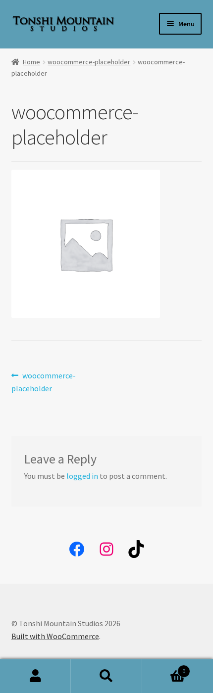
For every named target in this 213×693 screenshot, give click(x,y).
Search (106, 676)
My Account (35, 676)
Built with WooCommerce (55, 636)
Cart (164, 667)
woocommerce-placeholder (89, 61)
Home (31, 61)
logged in (82, 476)
